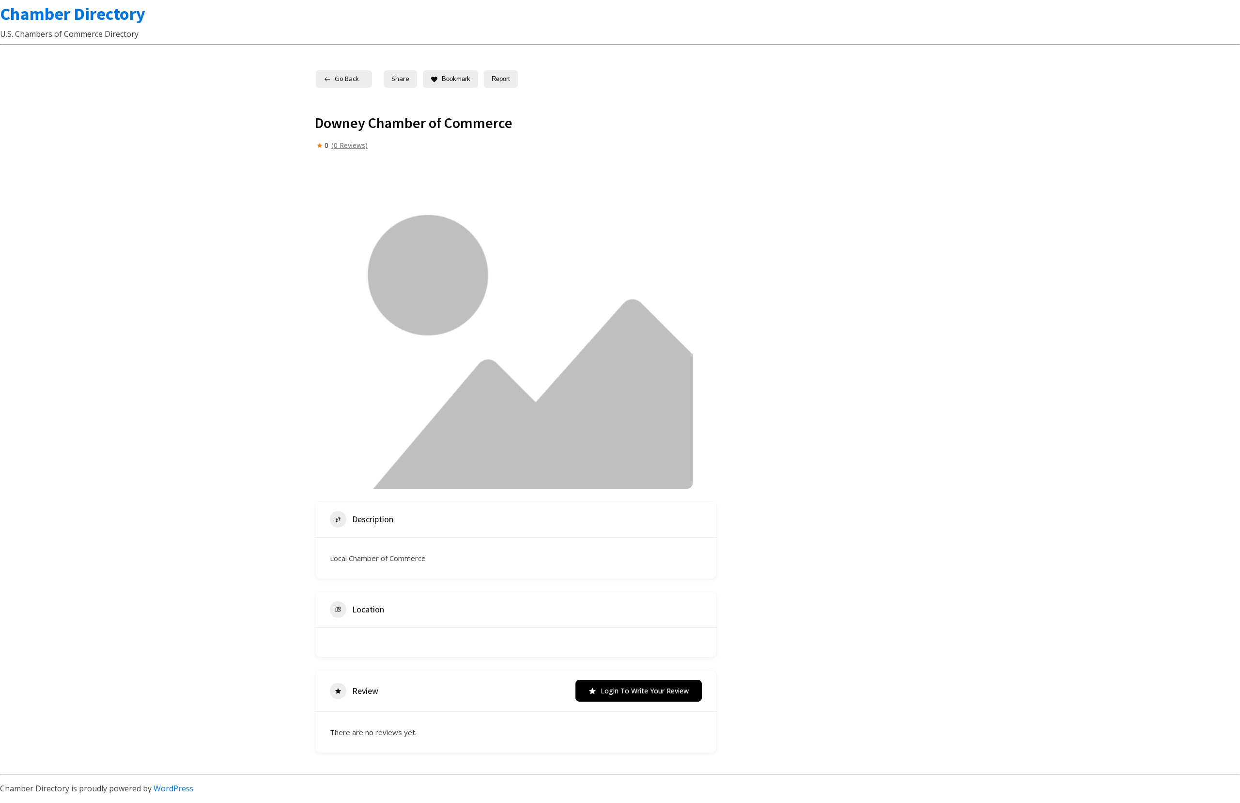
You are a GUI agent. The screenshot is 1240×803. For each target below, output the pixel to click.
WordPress (174, 788)
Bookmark (456, 78)
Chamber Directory (72, 14)
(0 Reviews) (349, 145)
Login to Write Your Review (645, 690)
